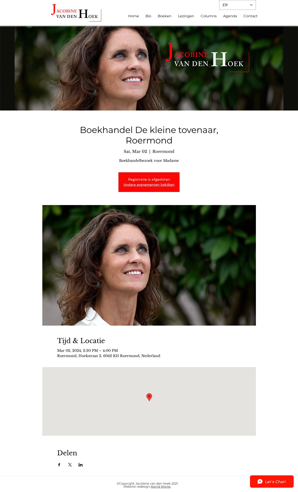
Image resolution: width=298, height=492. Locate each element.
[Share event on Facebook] (59, 464)
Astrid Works (161, 487)
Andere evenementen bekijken (149, 185)
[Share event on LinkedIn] (81, 464)
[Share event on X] (70, 464)
